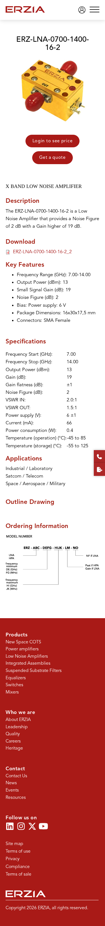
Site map (14, 843)
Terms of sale (18, 874)
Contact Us (16, 776)
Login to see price (52, 141)
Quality (13, 734)
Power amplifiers (22, 649)
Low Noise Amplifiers (27, 656)
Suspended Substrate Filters (34, 670)
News (11, 783)
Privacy (13, 859)
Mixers (12, 692)
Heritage (14, 748)
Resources (16, 797)
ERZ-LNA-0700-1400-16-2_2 (42, 252)
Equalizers (16, 678)
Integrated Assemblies (28, 663)
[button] (93, 10)
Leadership (17, 727)
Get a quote (52, 157)
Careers (13, 741)
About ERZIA (18, 719)
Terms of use (18, 851)
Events (12, 790)
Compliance (18, 866)
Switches (14, 685)
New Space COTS (23, 642)
